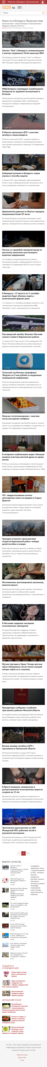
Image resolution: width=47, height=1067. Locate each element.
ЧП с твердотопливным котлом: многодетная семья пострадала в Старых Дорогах (22, 498)
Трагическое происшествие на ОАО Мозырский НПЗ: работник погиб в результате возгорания (19, 831)
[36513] (6, 1029)
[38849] (6, 1006)
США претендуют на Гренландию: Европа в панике (17, 880)
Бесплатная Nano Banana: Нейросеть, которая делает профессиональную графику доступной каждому (19, 893)
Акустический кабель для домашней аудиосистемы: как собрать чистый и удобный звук (19, 915)
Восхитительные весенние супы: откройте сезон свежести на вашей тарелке (13, 1030)
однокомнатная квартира (37, 893)
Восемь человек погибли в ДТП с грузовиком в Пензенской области (18, 747)
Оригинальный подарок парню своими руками (17, 994)
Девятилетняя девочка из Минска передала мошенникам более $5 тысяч (23, 213)
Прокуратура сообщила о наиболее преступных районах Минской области (21, 709)
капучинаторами (38, 870)
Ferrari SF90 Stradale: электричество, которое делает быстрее (18, 926)
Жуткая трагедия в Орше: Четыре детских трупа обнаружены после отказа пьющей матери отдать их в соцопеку (22, 667)
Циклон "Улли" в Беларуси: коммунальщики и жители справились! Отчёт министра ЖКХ (23, 52)
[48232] (6, 983)
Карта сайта (22, 1058)
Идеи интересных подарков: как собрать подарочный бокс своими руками (15, 984)
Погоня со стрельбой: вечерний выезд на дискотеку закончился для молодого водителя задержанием (22, 253)
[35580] (6, 974)
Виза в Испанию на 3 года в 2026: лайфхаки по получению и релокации (19, 935)
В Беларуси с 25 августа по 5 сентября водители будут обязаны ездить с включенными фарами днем (20, 296)
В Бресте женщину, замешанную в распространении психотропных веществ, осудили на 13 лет (22, 790)
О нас (22, 1060)
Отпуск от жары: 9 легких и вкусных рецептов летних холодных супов (14, 1020)
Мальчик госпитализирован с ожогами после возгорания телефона (20, 417)
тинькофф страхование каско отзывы (36, 888)
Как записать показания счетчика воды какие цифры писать (18, 945)
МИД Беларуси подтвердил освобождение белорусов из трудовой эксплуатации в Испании (22, 92)
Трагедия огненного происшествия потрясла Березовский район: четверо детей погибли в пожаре (20, 542)
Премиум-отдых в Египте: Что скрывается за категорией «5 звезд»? (19, 955)
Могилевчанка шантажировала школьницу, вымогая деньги (23, 584)
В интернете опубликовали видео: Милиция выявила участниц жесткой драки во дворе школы (23, 457)
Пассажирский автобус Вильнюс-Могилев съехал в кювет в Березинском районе (22, 336)
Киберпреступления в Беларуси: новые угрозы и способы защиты (21, 174)
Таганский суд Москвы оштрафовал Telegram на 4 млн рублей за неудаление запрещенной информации (22, 375)
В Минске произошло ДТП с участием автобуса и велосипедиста (20, 134)
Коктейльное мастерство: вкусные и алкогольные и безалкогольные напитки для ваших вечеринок (15, 1008)
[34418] (6, 993)
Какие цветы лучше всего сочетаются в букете (19, 974)
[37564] (6, 1018)
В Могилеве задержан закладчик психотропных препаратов (18, 624)
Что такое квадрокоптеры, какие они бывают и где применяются (19, 905)
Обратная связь (22, 1055)
